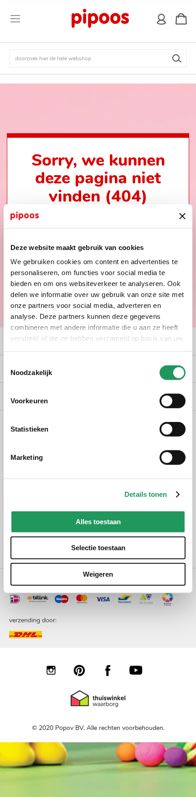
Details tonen (145, 494)
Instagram (56, 670)
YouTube (140, 670)
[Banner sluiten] (182, 216)
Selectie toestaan (98, 548)
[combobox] (98, 58)
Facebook (112, 670)
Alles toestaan (98, 522)
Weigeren (98, 574)
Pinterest (84, 670)
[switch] (173, 402)
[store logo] (99, 18)
